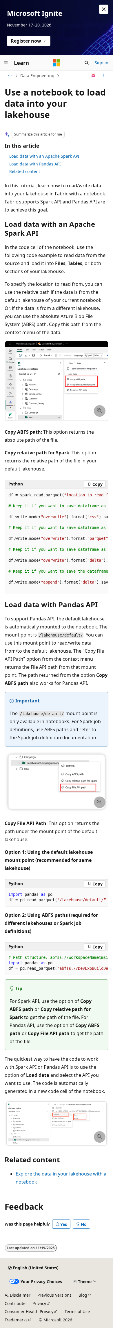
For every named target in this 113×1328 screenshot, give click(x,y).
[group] (56, 542)
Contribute (15, 1303)
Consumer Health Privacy (29, 1311)
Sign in (101, 62)
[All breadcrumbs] (10, 75)
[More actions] (103, 75)
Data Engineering (37, 75)
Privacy (39, 1303)
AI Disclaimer (17, 1295)
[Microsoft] (56, 62)
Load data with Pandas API (35, 164)
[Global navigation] (6, 63)
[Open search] (86, 63)
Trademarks (16, 1320)
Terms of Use (77, 1311)
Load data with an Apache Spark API (44, 156)
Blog (83, 1295)
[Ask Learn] (93, 75)
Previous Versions (54, 1295)
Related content (24, 171)
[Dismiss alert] (103, 9)
